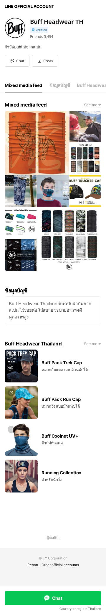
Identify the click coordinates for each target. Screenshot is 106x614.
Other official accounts (60, 565)
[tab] (23, 85)
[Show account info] (39, 30)
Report (32, 565)
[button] (45, 61)
